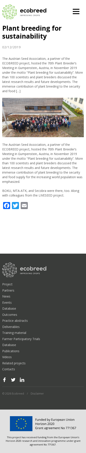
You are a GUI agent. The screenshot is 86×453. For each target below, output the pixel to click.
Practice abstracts (15, 320)
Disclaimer (37, 393)
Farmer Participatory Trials (21, 339)
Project (7, 284)
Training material (14, 333)
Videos (7, 357)
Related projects (14, 363)
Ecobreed (24, 12)
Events (7, 302)
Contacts (8, 369)
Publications (10, 351)
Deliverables (11, 327)
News (6, 296)
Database (9, 308)
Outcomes (9, 315)
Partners (8, 290)
